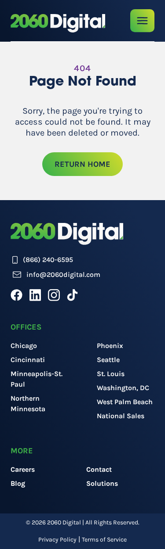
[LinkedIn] (35, 295)
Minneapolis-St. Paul (36, 379)
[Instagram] (54, 295)
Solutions (102, 483)
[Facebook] (16, 295)
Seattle (108, 359)
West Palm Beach (125, 402)
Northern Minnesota (28, 403)
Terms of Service (104, 539)
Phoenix (110, 345)
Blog (18, 483)
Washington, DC (123, 388)
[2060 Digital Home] (58, 23)
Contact (99, 469)
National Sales (120, 416)
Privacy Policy (57, 539)
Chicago (24, 345)
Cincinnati (28, 359)
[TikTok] (72, 295)
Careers (23, 469)
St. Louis (111, 374)
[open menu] (142, 20)
